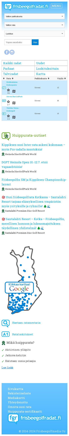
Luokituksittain (47, 68)
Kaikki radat (12, 63)
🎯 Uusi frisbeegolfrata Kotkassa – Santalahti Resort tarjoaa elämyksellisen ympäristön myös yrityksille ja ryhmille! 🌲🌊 (34, 201)
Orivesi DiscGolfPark (14, 96)
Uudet (40, 63)
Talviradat (10, 74)
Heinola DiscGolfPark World (20, 154)
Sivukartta (15, 389)
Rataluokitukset (22, 334)
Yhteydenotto (18, 402)
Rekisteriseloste (19, 393)
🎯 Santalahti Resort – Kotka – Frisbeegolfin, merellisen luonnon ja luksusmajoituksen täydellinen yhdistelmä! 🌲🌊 (33, 223)
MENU (56, 6)
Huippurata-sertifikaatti (25, 411)
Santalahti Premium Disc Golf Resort (25, 210)
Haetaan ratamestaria (26, 322)
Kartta (40, 74)
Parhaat (8, 68)
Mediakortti (16, 398)
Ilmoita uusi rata (19, 407)
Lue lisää (7, 367)
